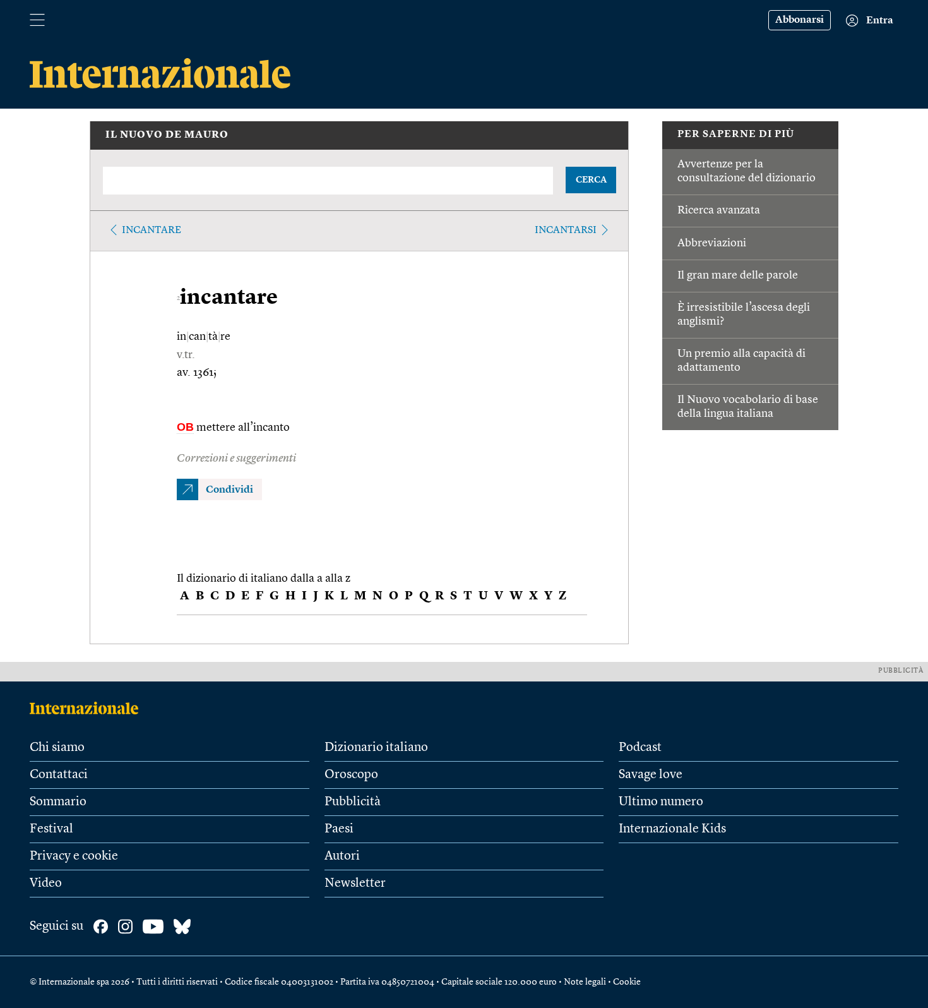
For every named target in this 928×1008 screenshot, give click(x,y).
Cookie (627, 982)
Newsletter (355, 883)
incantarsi (566, 230)
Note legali (585, 982)
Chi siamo (57, 747)
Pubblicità (352, 802)
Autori (342, 856)
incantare (151, 230)
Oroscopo (351, 775)
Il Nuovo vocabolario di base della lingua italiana (747, 406)
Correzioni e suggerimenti (236, 458)
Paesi (339, 829)
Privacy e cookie (74, 856)
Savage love (650, 775)
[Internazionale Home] (88, 708)
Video (46, 883)
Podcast (640, 747)
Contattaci (59, 775)
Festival (51, 829)
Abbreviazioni (711, 243)
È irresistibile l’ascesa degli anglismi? (743, 314)
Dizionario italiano (376, 747)
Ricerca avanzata (718, 210)
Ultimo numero (661, 802)
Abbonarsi (799, 20)
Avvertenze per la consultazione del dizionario (746, 171)
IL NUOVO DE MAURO (167, 135)
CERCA (591, 180)
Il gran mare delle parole (737, 275)
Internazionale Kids (672, 829)
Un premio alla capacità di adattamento (741, 360)
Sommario (58, 802)
